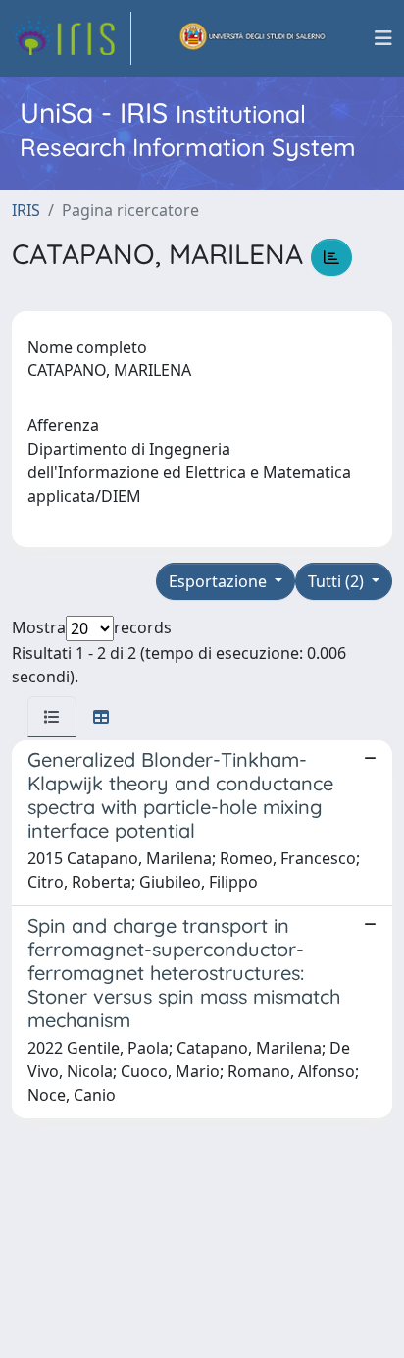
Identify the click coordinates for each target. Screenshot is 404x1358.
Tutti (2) (338, 581)
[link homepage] (71, 38)
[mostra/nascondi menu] (383, 38)
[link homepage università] (253, 38)
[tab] (51, 716)
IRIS (26, 210)
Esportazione (220, 581)
